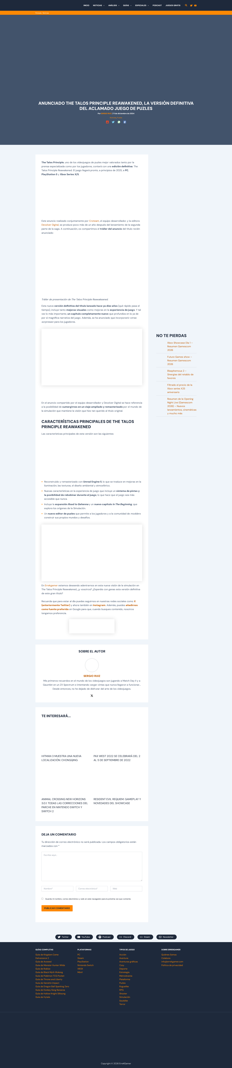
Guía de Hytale (42, 997)
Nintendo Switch (85, 965)
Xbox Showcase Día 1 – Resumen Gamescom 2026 (180, 346)
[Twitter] (191, 5)
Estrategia (124, 972)
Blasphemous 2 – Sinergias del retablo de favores (180, 374)
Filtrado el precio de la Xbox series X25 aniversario (179, 388)
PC (78, 954)
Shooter (123, 993)
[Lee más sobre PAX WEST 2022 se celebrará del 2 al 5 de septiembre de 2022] (118, 737)
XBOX (80, 968)
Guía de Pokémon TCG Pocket (49, 975)
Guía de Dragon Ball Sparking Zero (52, 986)
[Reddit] (107, 122)
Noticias (46, 13)
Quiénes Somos (169, 954)
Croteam (94, 221)
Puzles (119, 118)
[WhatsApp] (119, 122)
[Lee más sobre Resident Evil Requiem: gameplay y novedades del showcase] (118, 780)
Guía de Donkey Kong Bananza (50, 990)
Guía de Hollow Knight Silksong (50, 993)
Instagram (99, 605)
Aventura (123, 958)
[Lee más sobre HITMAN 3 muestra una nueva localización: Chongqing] (65, 737)
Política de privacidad (172, 965)
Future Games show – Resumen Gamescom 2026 (179, 360)
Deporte (123, 968)
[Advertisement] (116, 130)
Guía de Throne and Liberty (48, 979)
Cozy (121, 965)
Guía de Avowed (43, 961)
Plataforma (124, 979)
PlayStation (83, 961)
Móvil (80, 972)
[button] (103, 5)
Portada (38, 13)
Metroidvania (125, 975)
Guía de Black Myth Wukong (49, 972)
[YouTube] (195, 5)
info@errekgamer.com (172, 961)
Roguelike (124, 986)
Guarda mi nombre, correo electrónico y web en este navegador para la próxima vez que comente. (88, 899)
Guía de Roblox (42, 968)
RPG (121, 990)
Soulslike (123, 1000)
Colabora (165, 958)
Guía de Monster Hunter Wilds (50, 965)
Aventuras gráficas (128, 961)
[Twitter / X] (91, 695)
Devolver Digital (50, 224)
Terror (122, 1004)
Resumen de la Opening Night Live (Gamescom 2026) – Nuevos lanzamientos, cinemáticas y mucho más (181, 406)
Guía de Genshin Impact (47, 983)
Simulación (124, 997)
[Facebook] (124, 122)
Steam (80, 958)
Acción (122, 954)
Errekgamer (51, 585)
